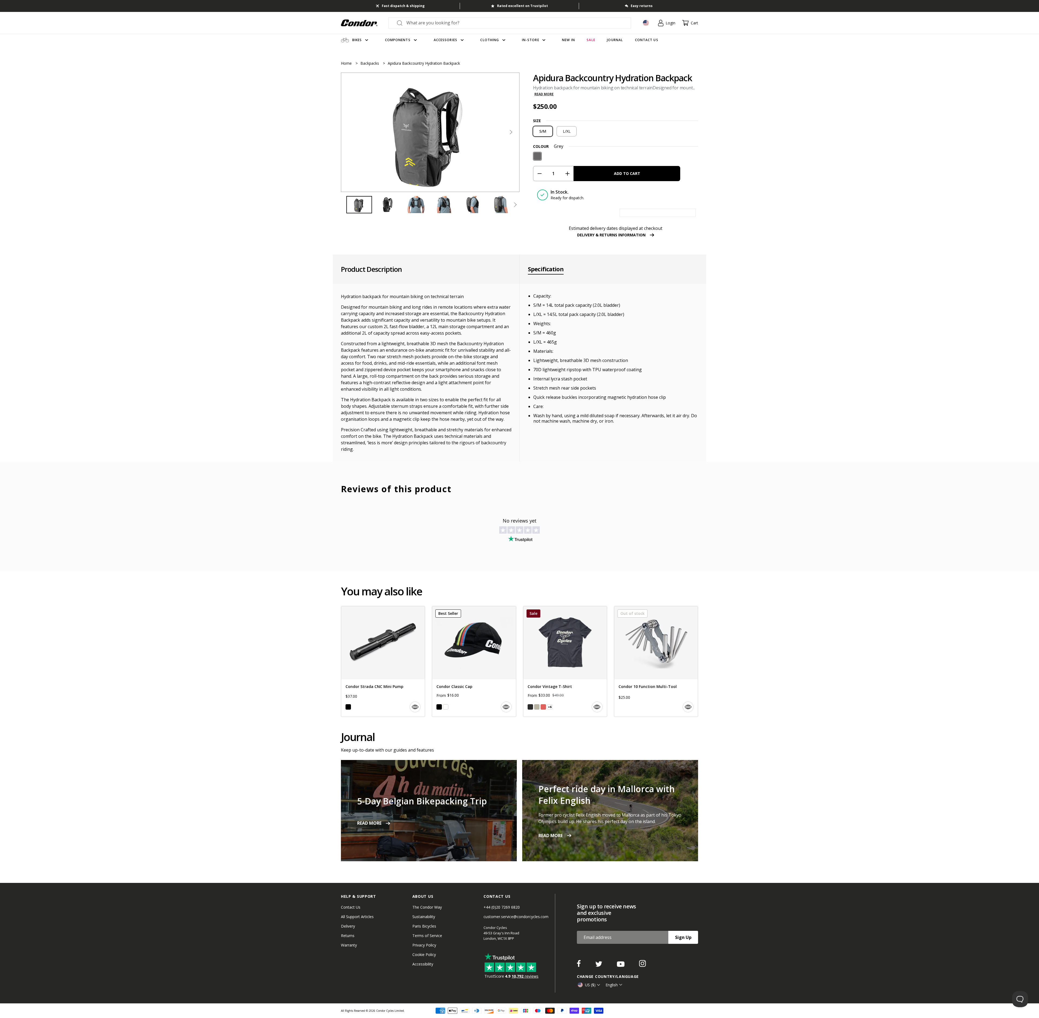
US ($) (590, 984)
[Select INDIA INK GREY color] (530, 707)
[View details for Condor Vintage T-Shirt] (565, 661)
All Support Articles (357, 916)
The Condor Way (427, 907)
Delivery (348, 926)
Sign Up (683, 937)
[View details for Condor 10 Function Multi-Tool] (656, 661)
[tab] (430, 132)
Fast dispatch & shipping (403, 6)
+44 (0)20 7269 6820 (502, 907)
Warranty (349, 945)
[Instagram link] (642, 965)
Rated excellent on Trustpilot (522, 6)
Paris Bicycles (424, 926)
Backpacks (370, 63)
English (612, 984)
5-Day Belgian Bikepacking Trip (422, 801)
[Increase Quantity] (567, 173)
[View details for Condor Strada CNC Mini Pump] (383, 661)
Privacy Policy (424, 945)
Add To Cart (627, 173)
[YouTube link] (621, 965)
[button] (511, 132)
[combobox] (514, 23)
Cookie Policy (424, 954)
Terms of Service (427, 935)
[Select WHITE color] (445, 707)
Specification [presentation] (546, 269)
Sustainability (423, 916)
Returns (347, 935)
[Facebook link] (579, 965)
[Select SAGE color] (537, 707)
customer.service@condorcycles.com (516, 916)
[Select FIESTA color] (543, 707)
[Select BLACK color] (348, 707)
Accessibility (422, 964)
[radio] (543, 131)
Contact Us (350, 907)
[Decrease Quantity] (539, 173)
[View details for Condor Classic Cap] (474, 661)
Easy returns (642, 6)
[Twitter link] (599, 965)
